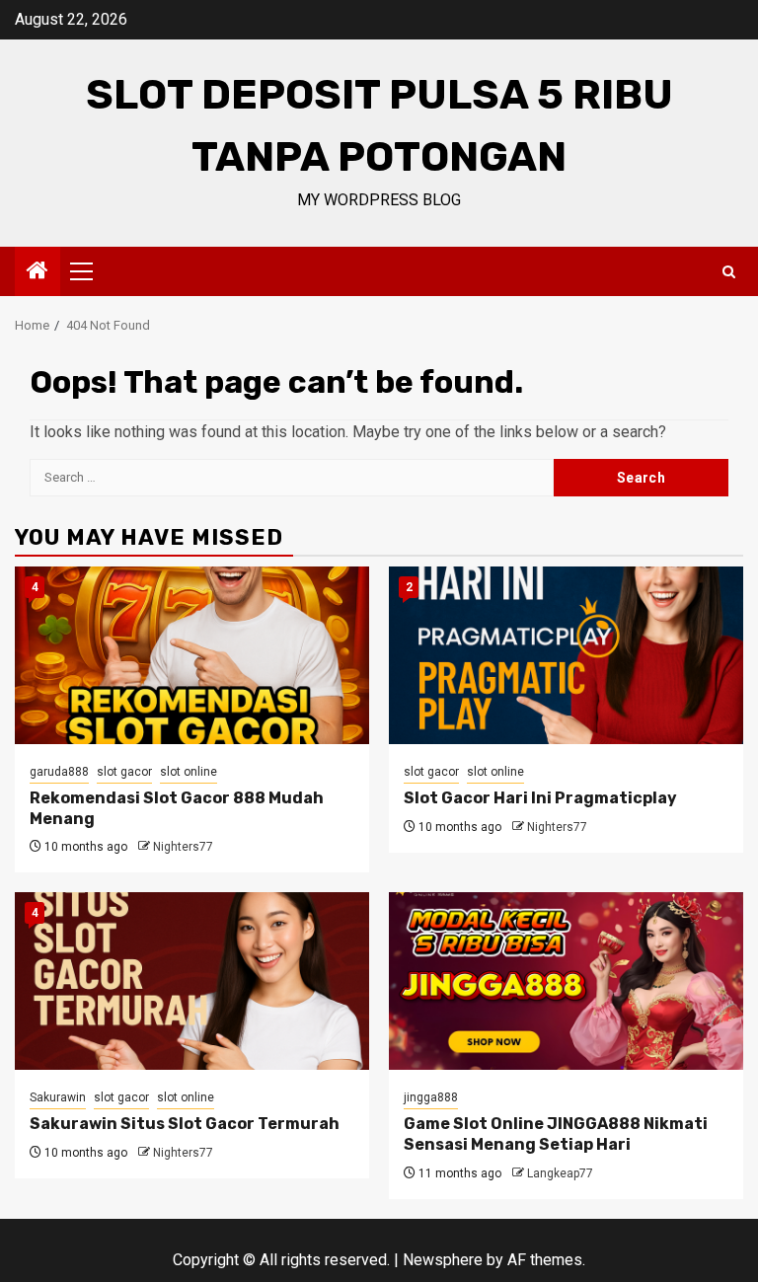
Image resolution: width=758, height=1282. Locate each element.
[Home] (37, 272)
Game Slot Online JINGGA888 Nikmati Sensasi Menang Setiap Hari (556, 1134)
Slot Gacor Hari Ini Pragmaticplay (540, 798)
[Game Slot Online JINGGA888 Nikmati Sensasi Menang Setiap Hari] (566, 981)
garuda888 (59, 772)
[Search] (729, 272)
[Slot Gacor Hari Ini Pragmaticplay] (566, 655)
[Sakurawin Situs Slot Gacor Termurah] (192, 981)
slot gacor (124, 772)
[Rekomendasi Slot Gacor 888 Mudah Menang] (192, 655)
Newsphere (443, 1259)
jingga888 (431, 1097)
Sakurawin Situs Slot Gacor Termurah (185, 1123)
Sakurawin (58, 1097)
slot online (188, 772)
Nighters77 (183, 847)
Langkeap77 (560, 1173)
